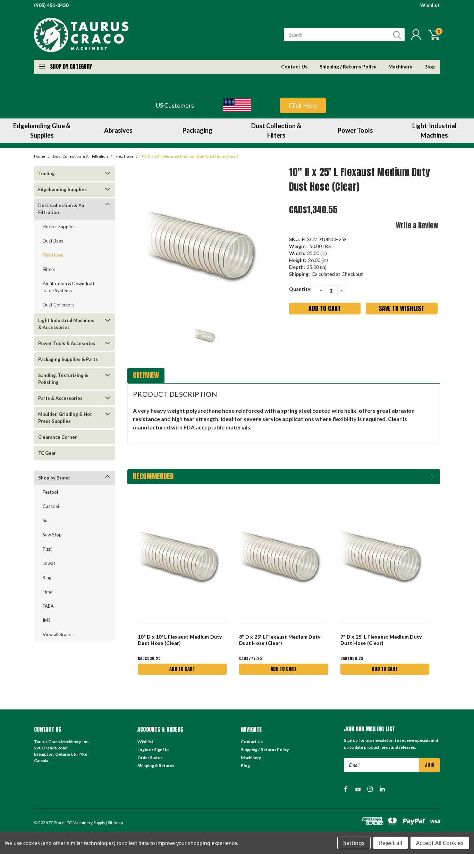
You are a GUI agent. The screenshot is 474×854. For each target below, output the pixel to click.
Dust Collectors (58, 304)
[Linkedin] (339, 333)
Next (432, 477)
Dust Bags (53, 241)
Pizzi (47, 549)
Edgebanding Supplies (62, 189)
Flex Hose (125, 156)
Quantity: (300, 289)
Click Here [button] (303, 105)
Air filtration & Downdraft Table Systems (68, 287)
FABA (48, 606)
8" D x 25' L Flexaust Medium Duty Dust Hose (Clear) (279, 640)
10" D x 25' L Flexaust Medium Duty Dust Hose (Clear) (189, 156)
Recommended (153, 476)
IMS (47, 620)
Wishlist (430, 5)
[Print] (316, 333)
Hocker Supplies (59, 226)
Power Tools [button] (355, 130)
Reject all (390, 843)
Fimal (48, 591)
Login (142, 749)
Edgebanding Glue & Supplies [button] (41, 130)
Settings (354, 843)
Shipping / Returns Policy (348, 66)
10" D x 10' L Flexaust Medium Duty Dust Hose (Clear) (180, 640)
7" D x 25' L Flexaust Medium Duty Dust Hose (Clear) (381, 640)
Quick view (182, 555)
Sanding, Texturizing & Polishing (63, 378)
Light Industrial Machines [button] (434, 130)
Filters (49, 269)
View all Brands (58, 634)
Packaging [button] (197, 130)
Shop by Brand (54, 478)
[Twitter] (328, 333)
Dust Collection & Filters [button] (276, 130)
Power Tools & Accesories (66, 343)
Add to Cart (182, 669)
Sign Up (161, 749)
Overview (146, 375)
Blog (429, 66)
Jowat (49, 563)
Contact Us (294, 66)
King (47, 577)
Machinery (400, 66)
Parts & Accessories (60, 398)
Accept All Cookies (440, 843)
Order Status (149, 757)
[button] (237, 105)
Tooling (46, 173)
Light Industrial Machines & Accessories (66, 324)
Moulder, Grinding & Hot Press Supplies (65, 417)
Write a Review (417, 225)
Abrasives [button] (118, 130)
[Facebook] (293, 333)
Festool (50, 492)
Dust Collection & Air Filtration (80, 156)
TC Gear (47, 453)
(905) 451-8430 (51, 5)
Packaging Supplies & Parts (68, 359)
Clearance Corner (57, 437)
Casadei (51, 506)
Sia (46, 520)
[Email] (305, 333)
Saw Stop (52, 534)
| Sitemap (114, 822)
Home (39, 156)
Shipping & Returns (155, 765)
